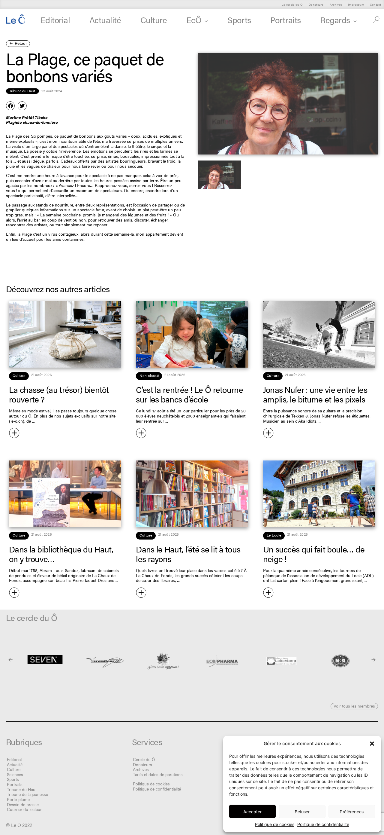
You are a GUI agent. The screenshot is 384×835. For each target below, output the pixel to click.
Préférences (352, 811)
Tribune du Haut (22, 789)
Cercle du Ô (144, 759)
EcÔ (194, 20)
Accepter (252, 811)
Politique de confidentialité (323, 824)
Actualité (105, 20)
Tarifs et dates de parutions (158, 774)
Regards (335, 20)
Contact (375, 4)
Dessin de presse (23, 804)
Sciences (15, 774)
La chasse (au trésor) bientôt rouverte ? (59, 394)
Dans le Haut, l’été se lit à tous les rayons (188, 553)
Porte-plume (18, 799)
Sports (239, 20)
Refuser (302, 811)
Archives (336, 4)
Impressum (356, 4)
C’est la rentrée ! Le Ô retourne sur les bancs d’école (189, 394)
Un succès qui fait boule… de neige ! (313, 553)
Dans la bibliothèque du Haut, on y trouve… (61, 553)
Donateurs (316, 4)
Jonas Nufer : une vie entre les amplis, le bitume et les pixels (315, 394)
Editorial (55, 20)
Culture (153, 20)
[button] (372, 744)
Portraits (285, 20)
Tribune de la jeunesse (27, 794)
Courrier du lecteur (24, 809)
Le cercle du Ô (292, 4)
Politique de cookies (274, 824)
